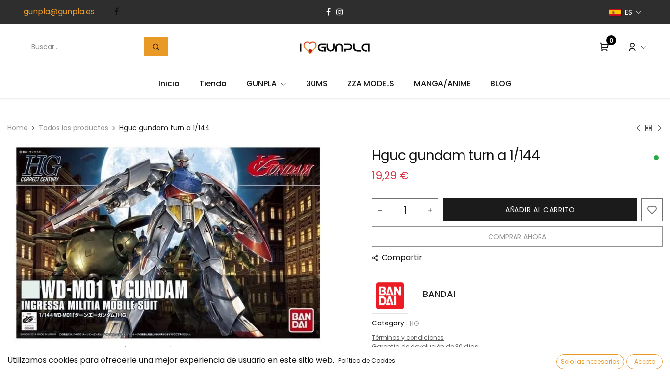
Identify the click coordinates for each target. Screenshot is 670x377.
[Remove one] (380, 210)
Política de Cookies (366, 360)
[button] (31, 243)
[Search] (156, 46)
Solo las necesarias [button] (590, 361)
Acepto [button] (644, 361)
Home (17, 128)
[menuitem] (169, 84)
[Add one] (430, 210)
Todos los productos (73, 128)
